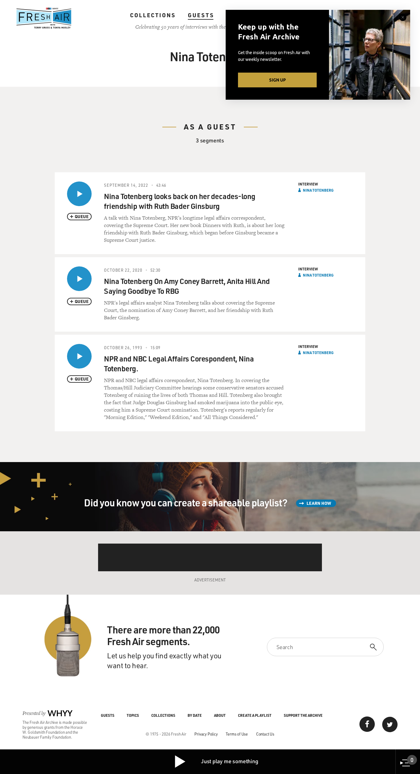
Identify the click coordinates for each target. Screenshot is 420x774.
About (220, 715)
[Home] (44, 18)
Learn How (319, 503)
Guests (201, 15)
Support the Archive (303, 715)
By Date (195, 715)
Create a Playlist (254, 715)
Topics (133, 715)
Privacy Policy (205, 733)
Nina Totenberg (318, 190)
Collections (153, 15)
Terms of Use (237, 733)
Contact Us (265, 733)
